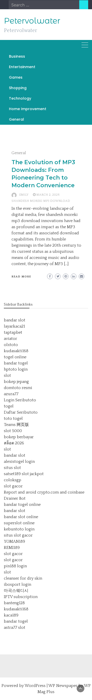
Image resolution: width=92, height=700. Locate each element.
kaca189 (11, 615)
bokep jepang (16, 381)
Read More (21, 276)
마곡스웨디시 (16, 590)
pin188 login (15, 566)
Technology (20, 98)
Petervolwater (32, 21)
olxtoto (11, 344)
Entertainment (22, 66)
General (16, 119)
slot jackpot (33, 474)
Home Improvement (27, 108)
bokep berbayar (19, 437)
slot (7, 375)
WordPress (35, 685)
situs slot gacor (18, 535)
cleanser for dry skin (23, 578)
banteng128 (14, 603)
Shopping (18, 87)
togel (9, 406)
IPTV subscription (21, 596)
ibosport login (17, 584)
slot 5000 (13, 431)
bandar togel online (22, 504)
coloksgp (12, 480)
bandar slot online (21, 517)
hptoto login (16, 369)
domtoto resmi (18, 387)
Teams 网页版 (16, 424)
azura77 (11, 394)
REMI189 (12, 547)
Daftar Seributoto (21, 412)
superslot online (19, 523)
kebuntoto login (19, 529)
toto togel (13, 418)
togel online (15, 357)
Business (17, 56)
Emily (23, 194)
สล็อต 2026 (14, 443)
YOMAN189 (14, 541)
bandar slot (14, 320)
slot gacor (13, 486)
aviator (10, 338)
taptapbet (13, 332)
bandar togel (16, 363)
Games (15, 77)
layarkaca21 (14, 326)
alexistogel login (19, 461)
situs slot (12, 467)
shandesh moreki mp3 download (41, 201)
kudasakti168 (16, 351)
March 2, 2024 (48, 194)
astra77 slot (14, 627)
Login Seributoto (20, 400)
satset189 (12, 474)
